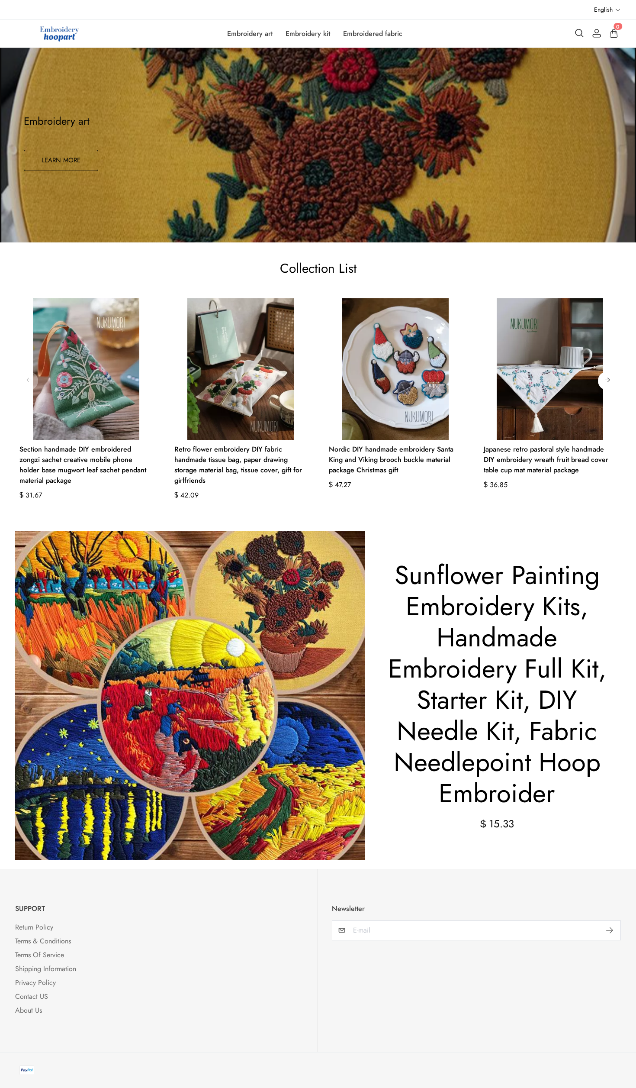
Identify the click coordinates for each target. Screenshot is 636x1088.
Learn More (61, 160)
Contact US (31, 996)
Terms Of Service (39, 955)
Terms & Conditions (43, 941)
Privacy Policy (35, 983)
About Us (28, 1010)
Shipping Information (45, 969)
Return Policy (34, 927)
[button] (607, 9)
